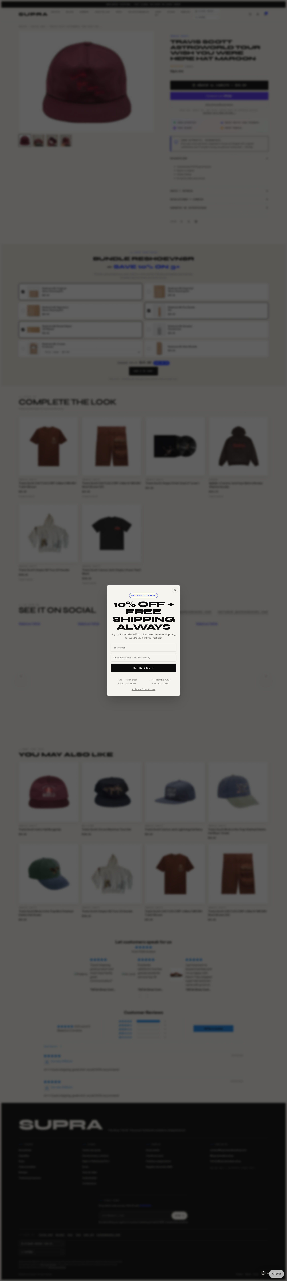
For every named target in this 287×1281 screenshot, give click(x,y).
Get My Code (141, 667)
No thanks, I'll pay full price (143, 689)
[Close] (175, 590)
